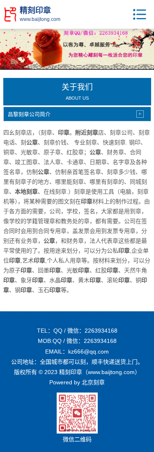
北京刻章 (93, 382)
